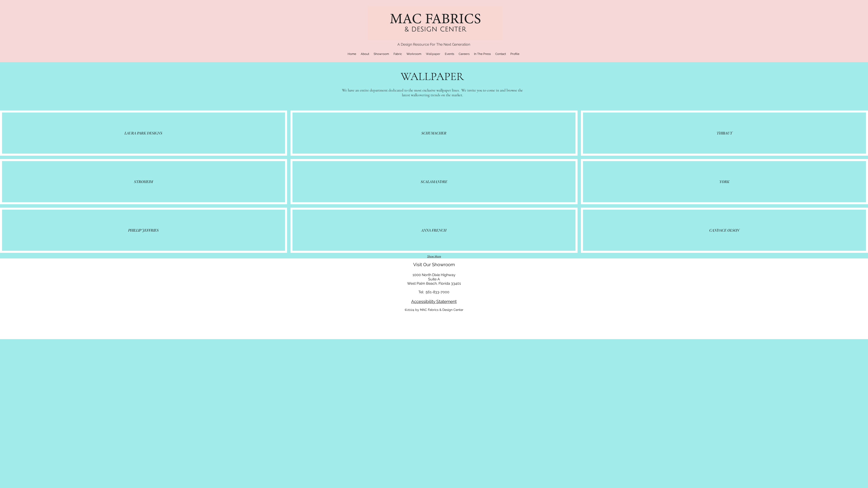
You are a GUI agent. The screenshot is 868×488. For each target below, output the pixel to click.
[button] (365, 54)
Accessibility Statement (434, 301)
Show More (434, 256)
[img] (143, 133)
